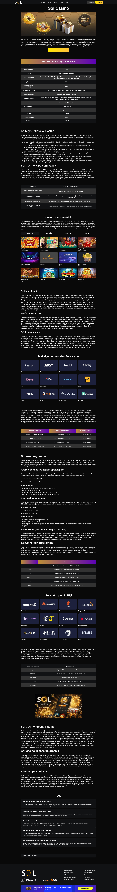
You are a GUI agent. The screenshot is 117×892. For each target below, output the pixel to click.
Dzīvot (48, 233)
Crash (67, 233)
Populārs (29, 233)
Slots (86, 233)
